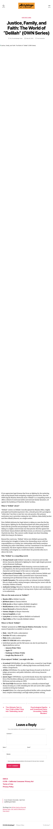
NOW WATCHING (26, 17)
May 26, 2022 (29, 38)
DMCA (5, 779)
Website (8, 754)
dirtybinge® (11, 825)
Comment (9, 733)
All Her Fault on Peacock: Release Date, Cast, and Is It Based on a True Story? (14, 809)
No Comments (41, 38)
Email (29, 747)
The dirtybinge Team (17, 38)
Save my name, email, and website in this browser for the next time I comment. (26, 761)
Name (5, 747)
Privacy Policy (8, 787)
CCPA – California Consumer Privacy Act (18, 781)
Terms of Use (8, 784)
